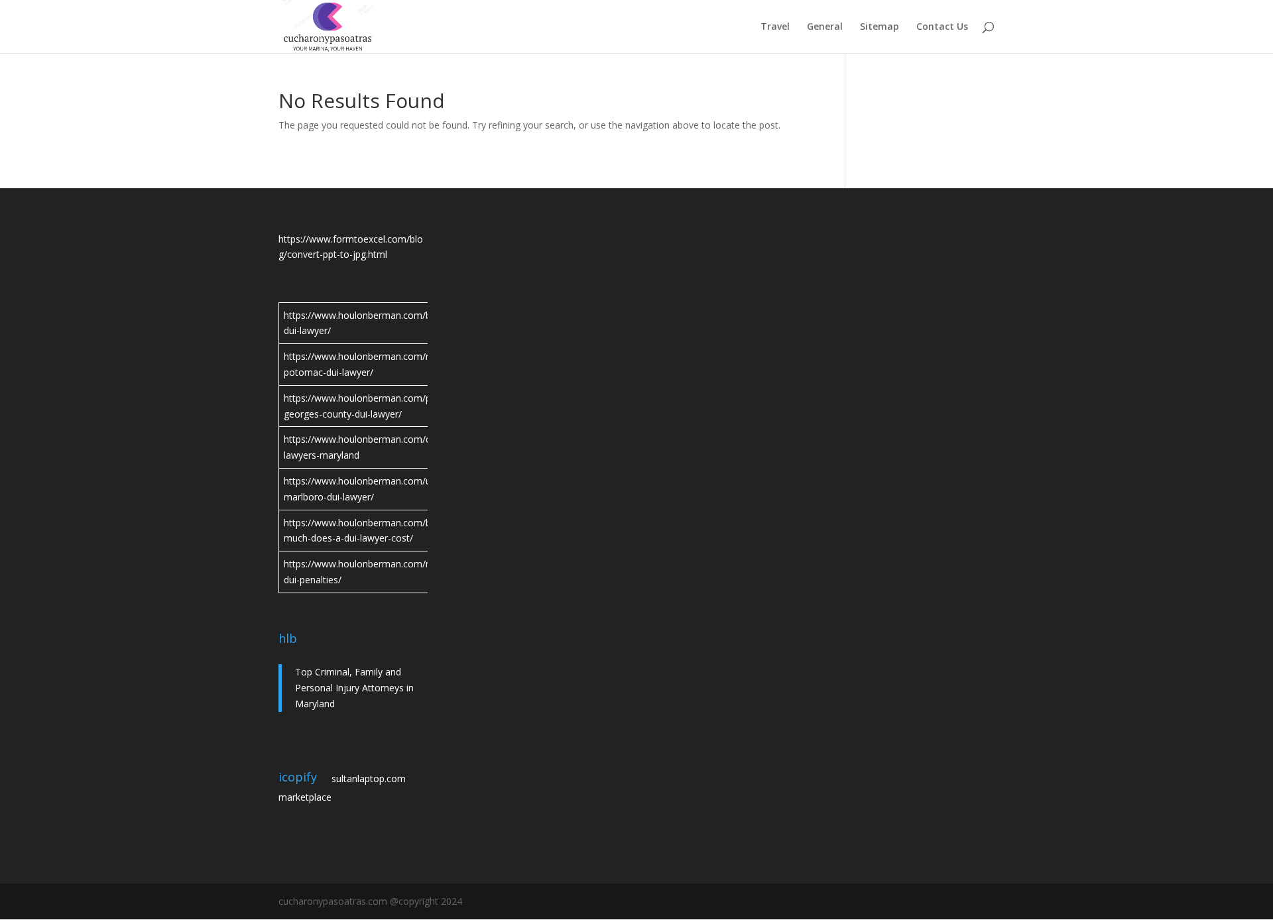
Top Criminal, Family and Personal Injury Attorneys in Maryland (354, 687)
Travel (775, 27)
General (825, 27)
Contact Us (942, 27)
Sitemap (879, 27)
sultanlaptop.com (369, 778)
